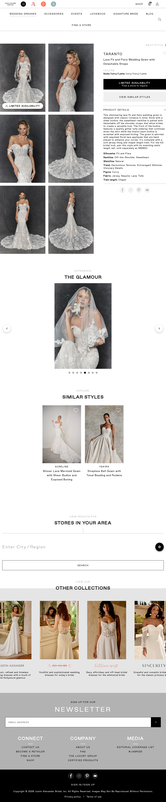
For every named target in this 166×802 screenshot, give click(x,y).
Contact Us (30, 747)
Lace (134, 176)
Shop (139, 4)
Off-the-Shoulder (124, 157)
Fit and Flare (123, 153)
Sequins (125, 176)
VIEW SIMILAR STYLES (134, 97)
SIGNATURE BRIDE (125, 14)
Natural (119, 161)
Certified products (83, 760)
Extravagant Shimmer (149, 165)
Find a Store (81, 25)
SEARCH (83, 565)
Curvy (115, 172)
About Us (83, 747)
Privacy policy (73, 797)
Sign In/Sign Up (83, 785)
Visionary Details (113, 168)
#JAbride (135, 751)
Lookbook (98, 14)
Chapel (122, 180)
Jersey (116, 176)
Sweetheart (142, 157)
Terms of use (94, 797)
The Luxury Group (83, 756)
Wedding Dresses (23, 14)
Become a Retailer (30, 751)
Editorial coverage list (135, 747)
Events (76, 14)
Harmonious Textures (123, 165)
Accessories (54, 14)
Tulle (141, 176)
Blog (150, 14)
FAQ (83, 751)
